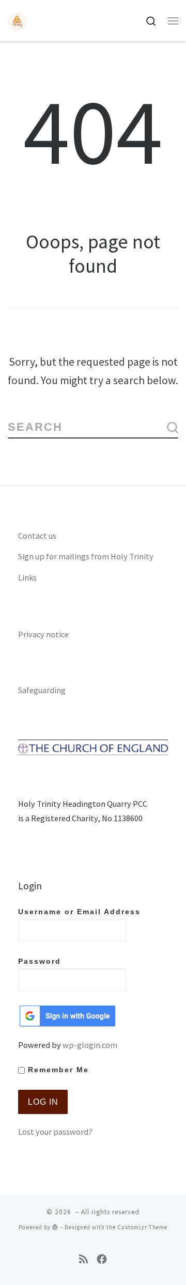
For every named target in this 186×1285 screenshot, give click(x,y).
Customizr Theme (142, 1227)
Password (39, 961)
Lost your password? (55, 1131)
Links (27, 577)
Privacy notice (43, 634)
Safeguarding (42, 690)
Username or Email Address (79, 912)
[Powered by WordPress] (55, 1227)
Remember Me (57, 1070)
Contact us (37, 535)
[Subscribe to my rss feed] (83, 1259)
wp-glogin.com (90, 1045)
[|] (17, 20)
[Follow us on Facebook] (102, 1259)
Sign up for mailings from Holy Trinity (85, 556)
